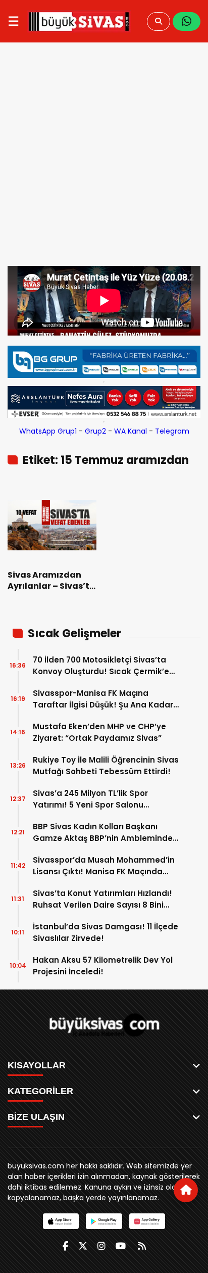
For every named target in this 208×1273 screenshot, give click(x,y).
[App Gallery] (147, 1221)
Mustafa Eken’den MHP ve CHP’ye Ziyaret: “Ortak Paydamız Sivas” (99, 732)
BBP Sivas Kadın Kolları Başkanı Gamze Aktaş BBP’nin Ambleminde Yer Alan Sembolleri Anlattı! (103, 832)
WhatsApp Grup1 (48, 431)
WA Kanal (130, 431)
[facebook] (65, 1246)
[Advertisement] (104, 157)
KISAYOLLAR (37, 1065)
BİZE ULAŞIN (36, 1117)
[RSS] (142, 1246)
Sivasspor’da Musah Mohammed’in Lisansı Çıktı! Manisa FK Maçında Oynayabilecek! (104, 866)
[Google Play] (104, 1221)
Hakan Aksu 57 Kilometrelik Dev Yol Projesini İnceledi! (103, 966)
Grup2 (95, 431)
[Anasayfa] (186, 1190)
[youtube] (121, 1246)
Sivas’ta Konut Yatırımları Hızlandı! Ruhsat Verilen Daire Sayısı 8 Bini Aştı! (102, 899)
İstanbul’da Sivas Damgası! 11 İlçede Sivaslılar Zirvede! (105, 932)
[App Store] (61, 1221)
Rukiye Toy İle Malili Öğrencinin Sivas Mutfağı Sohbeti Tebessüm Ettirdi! (106, 766)
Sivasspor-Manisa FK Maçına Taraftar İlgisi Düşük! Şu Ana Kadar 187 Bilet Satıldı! (103, 699)
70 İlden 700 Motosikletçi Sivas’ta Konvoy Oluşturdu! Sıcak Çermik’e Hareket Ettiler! (101, 665)
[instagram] (101, 1246)
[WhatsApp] (186, 21)
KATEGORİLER (40, 1091)
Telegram (172, 431)
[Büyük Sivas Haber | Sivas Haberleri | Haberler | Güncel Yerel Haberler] (79, 21)
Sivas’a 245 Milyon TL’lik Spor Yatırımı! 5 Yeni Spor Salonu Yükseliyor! (90, 799)
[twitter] (82, 1246)
